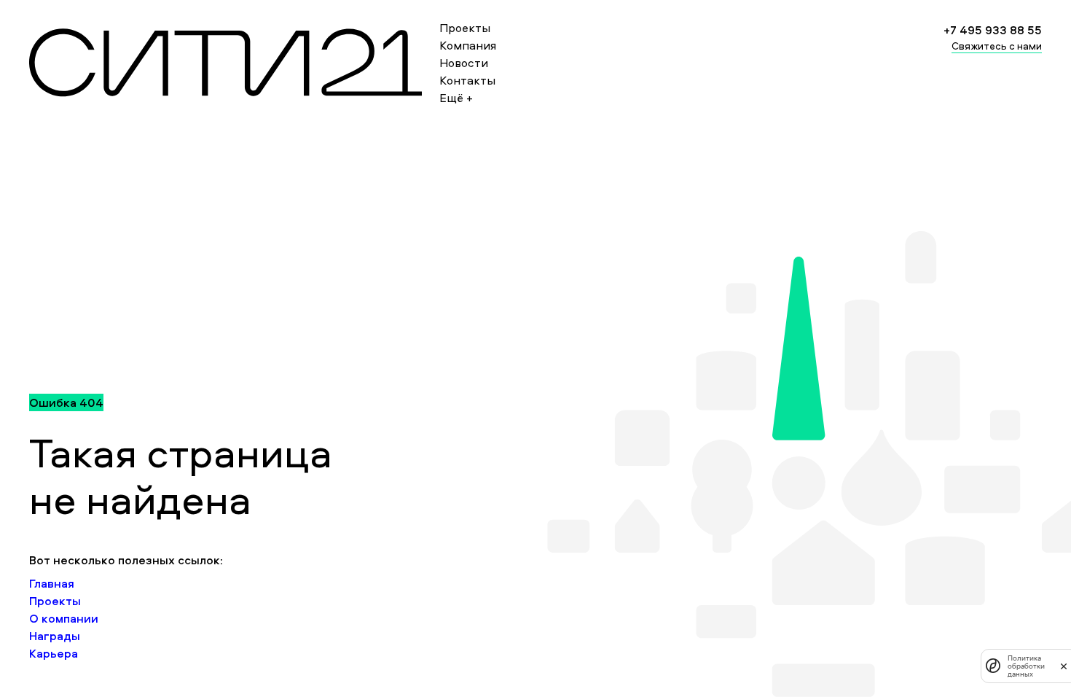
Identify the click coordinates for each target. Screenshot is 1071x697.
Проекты (464, 27)
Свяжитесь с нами (997, 45)
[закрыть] (1064, 665)
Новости (463, 62)
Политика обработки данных (1026, 666)
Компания (467, 45)
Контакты (467, 80)
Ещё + (456, 97)
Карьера (53, 653)
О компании (63, 618)
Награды (54, 636)
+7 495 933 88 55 (993, 30)
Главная (51, 583)
